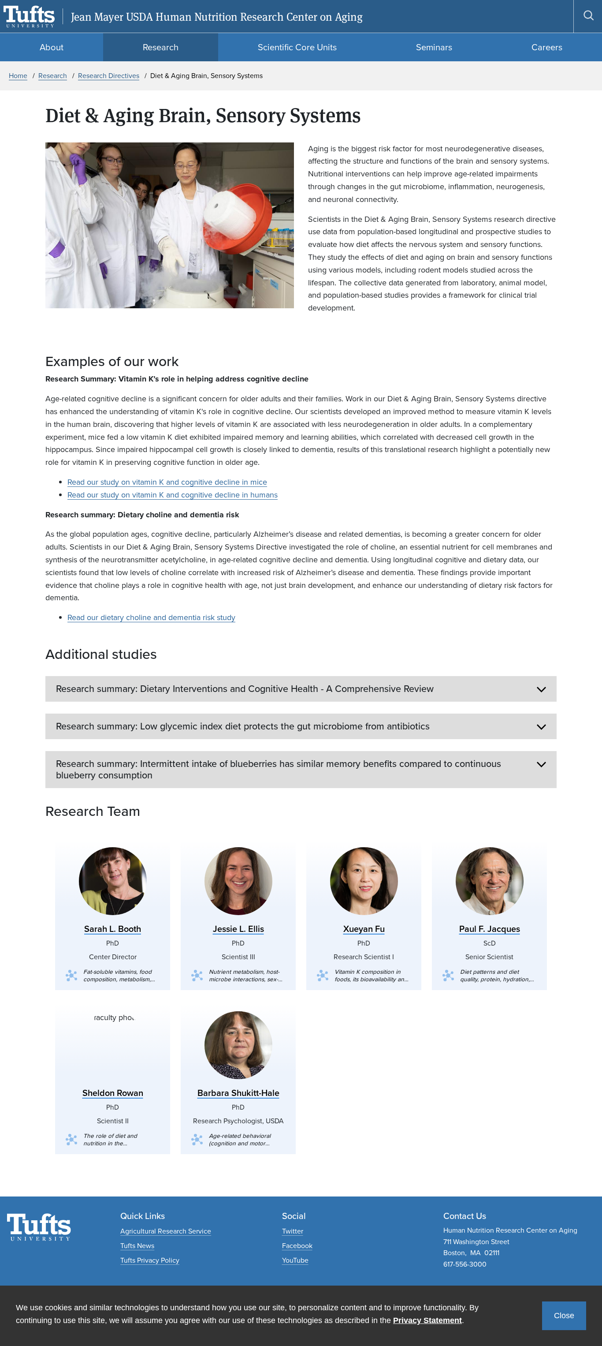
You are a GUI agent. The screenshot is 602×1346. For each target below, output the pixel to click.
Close (564, 1315)
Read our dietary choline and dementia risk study (151, 617)
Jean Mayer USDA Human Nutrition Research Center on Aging (217, 16)
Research (52, 75)
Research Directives (108, 75)
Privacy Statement (427, 1320)
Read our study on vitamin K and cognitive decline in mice (167, 481)
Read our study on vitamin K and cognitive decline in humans (172, 494)
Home (18, 75)
